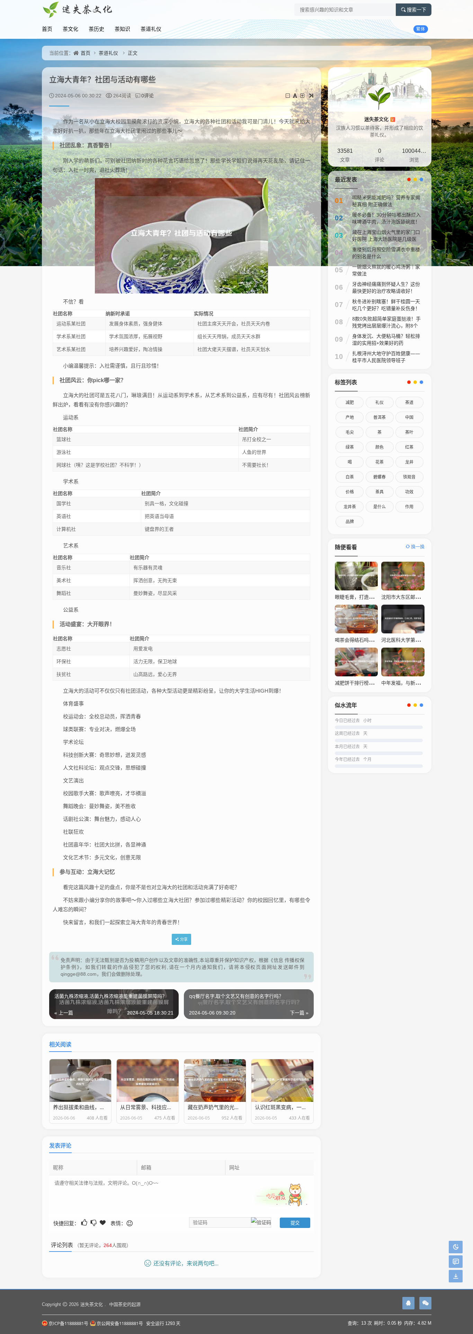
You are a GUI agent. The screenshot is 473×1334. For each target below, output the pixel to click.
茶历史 (96, 28)
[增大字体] (303, 95)
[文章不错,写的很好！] (85, 1222)
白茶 (350, 477)
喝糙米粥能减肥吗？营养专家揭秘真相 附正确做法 (386, 201)
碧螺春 (379, 477)
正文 (132, 53)
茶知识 (122, 28)
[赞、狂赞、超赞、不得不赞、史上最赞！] (103, 1222)
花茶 (379, 462)
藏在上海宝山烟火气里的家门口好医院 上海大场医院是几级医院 (386, 239)
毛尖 (350, 432)
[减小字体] (288, 95)
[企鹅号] (408, 1303)
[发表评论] (456, 1261)
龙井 (409, 462)
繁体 (420, 29)
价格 (350, 492)
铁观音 (409, 477)
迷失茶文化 (379, 119)
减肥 (350, 402)
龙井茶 (349, 507)
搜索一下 (416, 9)
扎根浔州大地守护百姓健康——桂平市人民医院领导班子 (386, 356)
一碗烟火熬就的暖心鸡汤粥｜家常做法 (386, 270)
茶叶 (409, 432)
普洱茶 (379, 417)
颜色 (379, 447)
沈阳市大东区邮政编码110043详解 (418, 597)
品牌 (350, 522)
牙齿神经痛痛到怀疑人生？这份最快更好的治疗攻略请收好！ (386, 287)
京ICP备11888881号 (68, 1323)
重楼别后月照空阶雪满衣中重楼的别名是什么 (386, 253)
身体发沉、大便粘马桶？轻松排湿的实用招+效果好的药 (386, 339)
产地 (350, 417)
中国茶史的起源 (125, 1304)
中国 (409, 417)
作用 (409, 507)
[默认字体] (295, 95)
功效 (409, 492)
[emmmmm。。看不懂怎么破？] (94, 1222)
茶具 (379, 492)
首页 (47, 28)
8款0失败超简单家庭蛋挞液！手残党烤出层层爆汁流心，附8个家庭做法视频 (386, 325)
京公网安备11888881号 (120, 1323)
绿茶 (350, 447)
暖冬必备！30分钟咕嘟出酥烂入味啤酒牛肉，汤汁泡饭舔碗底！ (386, 218)
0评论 (147, 95)
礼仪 (379, 402)
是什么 (379, 507)
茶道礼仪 (151, 28)
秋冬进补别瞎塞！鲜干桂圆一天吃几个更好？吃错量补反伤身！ (386, 304)
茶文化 (70, 28)
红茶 (409, 447)
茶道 (409, 402)
